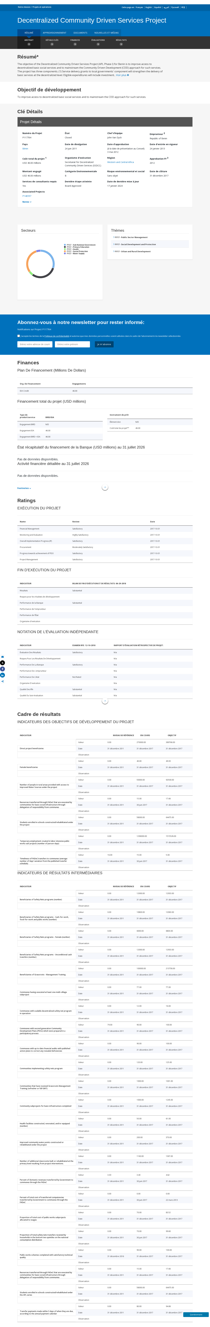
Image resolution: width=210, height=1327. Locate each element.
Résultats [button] (121, 40)
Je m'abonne (104, 344)
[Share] (2, 669)
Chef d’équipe (115, 133)
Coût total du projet (34, 158)
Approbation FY (159, 158)
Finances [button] (75, 40)
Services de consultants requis (39, 181)
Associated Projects (33, 191)
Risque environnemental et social (126, 171)
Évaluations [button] (98, 40)
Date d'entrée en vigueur (164, 144)
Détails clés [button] (52, 40)
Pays (25, 144)
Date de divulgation (76, 144)
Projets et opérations (42, 7)
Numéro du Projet (32, 133)
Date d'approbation (118, 144)
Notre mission (24, 7)
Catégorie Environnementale (81, 171)
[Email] (2, 657)
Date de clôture (158, 171)
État (67, 133)
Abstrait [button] (29, 40)
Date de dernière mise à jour (123, 181)
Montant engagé (31, 171)
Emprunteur (157, 134)
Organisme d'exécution (78, 157)
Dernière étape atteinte (78, 181)
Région (111, 157)
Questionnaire (196, 1314)
